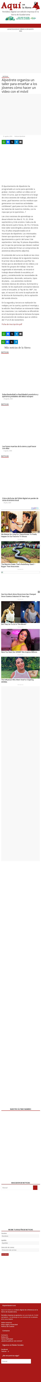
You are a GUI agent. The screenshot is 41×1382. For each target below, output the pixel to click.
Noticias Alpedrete (20, 136)
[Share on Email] (20, 142)
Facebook (4, 1349)
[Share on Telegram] (16, 142)
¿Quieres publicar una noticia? (11, 1341)
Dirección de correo (7, 1247)
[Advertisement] (20, 52)
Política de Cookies (7, 1326)
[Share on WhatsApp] (4, 142)
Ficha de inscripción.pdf (12, 324)
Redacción (4, 1337)
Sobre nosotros (6, 1322)
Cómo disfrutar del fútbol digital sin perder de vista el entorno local (20, 499)
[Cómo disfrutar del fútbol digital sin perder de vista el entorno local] (20, 459)
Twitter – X (5, 1351)
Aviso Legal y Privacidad (9, 1324)
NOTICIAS (5, 76)
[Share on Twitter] (12, 142)
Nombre (4, 1233)
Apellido (3, 1240)
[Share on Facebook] (8, 142)
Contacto (4, 1335)
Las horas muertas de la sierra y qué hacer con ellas (19, 447)
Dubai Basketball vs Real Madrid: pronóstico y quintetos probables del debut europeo (20, 395)
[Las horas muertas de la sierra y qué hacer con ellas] (20, 407)
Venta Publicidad (7, 1339)
